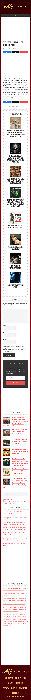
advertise (23, 688)
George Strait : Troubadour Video (15, 267)
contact (14, 688)
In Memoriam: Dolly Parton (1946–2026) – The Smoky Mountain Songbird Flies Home (15, 159)
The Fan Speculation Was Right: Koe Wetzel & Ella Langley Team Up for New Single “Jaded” (15, 203)
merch (11, 683)
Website (5, 339)
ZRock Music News (16, 584)
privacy (6, 688)
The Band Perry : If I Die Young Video (15, 248)
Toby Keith (11, 106)
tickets (19, 683)
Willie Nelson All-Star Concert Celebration (15, 226)
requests (15, 693)
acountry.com (19, 697)
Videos (16, 106)
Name (4, 325)
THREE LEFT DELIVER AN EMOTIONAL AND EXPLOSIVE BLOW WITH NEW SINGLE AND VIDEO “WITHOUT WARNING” (14, 609)
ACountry (15, 9)
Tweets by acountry (7, 499)
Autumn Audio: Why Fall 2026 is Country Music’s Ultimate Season (15, 181)
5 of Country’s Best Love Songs (15, 286)
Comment (5, 307)
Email (4, 332)
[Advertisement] (15, 29)
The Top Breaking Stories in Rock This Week (14, 604)
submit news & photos (15, 678)
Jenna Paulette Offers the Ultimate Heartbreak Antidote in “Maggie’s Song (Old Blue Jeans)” (15, 133)
